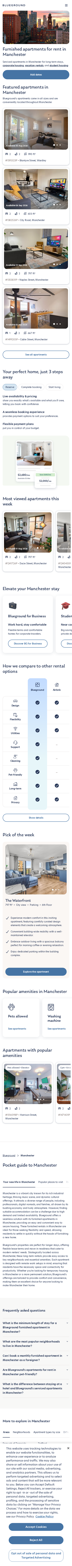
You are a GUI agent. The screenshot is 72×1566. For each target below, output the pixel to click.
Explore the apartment (36, 971)
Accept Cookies (36, 1527)
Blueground (9, 1155)
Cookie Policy (44, 1517)
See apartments (17, 1028)
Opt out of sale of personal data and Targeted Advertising (36, 1556)
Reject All (36, 1540)
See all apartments (36, 354)
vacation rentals (34, 65)
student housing (59, 65)
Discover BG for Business (28, 643)
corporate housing (13, 65)
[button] (66, 5)
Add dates (36, 74)
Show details (36, 817)
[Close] (68, 1448)
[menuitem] (19, 1183)
